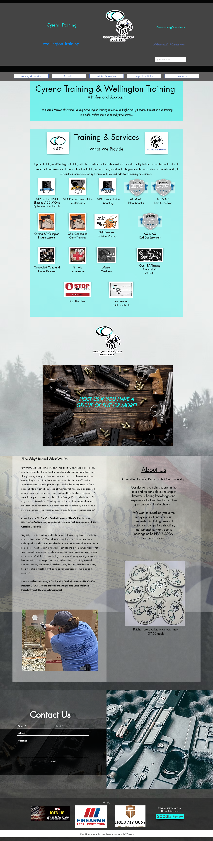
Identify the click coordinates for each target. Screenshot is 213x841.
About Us (153, 470)
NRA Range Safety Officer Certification (78, 201)
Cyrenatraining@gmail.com (171, 27)
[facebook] (104, 802)
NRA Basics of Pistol (47, 199)
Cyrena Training (62, 25)
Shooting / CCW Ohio (47, 202)
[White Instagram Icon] (108, 802)
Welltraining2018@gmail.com (169, 44)
